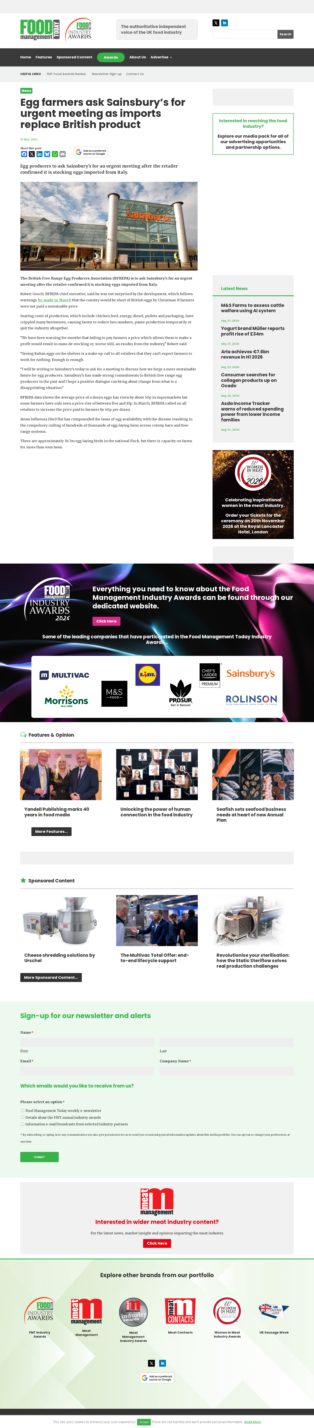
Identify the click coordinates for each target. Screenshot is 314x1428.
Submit (39, 1157)
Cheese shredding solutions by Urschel (59, 958)
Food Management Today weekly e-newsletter (63, 1111)
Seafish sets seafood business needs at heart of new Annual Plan (251, 814)
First (24, 1051)
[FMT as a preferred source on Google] (91, 152)
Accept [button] (144, 1422)
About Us (137, 58)
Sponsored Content (74, 58)
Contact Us (135, 74)
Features (44, 58)
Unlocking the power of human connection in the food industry (156, 812)
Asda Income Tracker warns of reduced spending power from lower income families (252, 411)
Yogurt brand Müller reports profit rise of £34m (253, 331)
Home (25, 58)
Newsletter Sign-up (107, 74)
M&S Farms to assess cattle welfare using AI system (252, 308)
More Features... (51, 831)
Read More (252, 1422)
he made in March (54, 300)
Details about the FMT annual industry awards (63, 1118)
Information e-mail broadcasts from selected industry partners (76, 1124)
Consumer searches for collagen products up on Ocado (249, 380)
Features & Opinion (51, 735)
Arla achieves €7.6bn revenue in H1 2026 (245, 354)
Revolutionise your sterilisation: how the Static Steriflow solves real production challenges (253, 960)
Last (163, 1051)
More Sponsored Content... (51, 977)
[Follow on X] (216, 22)
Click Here (106, 621)
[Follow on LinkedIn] (224, 22)
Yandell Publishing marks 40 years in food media (56, 812)
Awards (111, 57)
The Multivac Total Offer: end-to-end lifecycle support (154, 958)
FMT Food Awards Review (66, 74)
